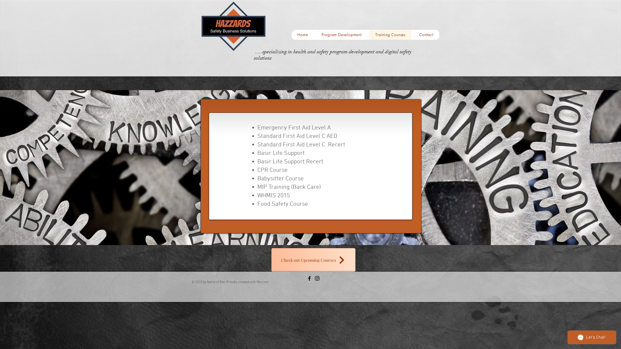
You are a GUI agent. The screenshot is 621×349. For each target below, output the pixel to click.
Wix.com (263, 282)
